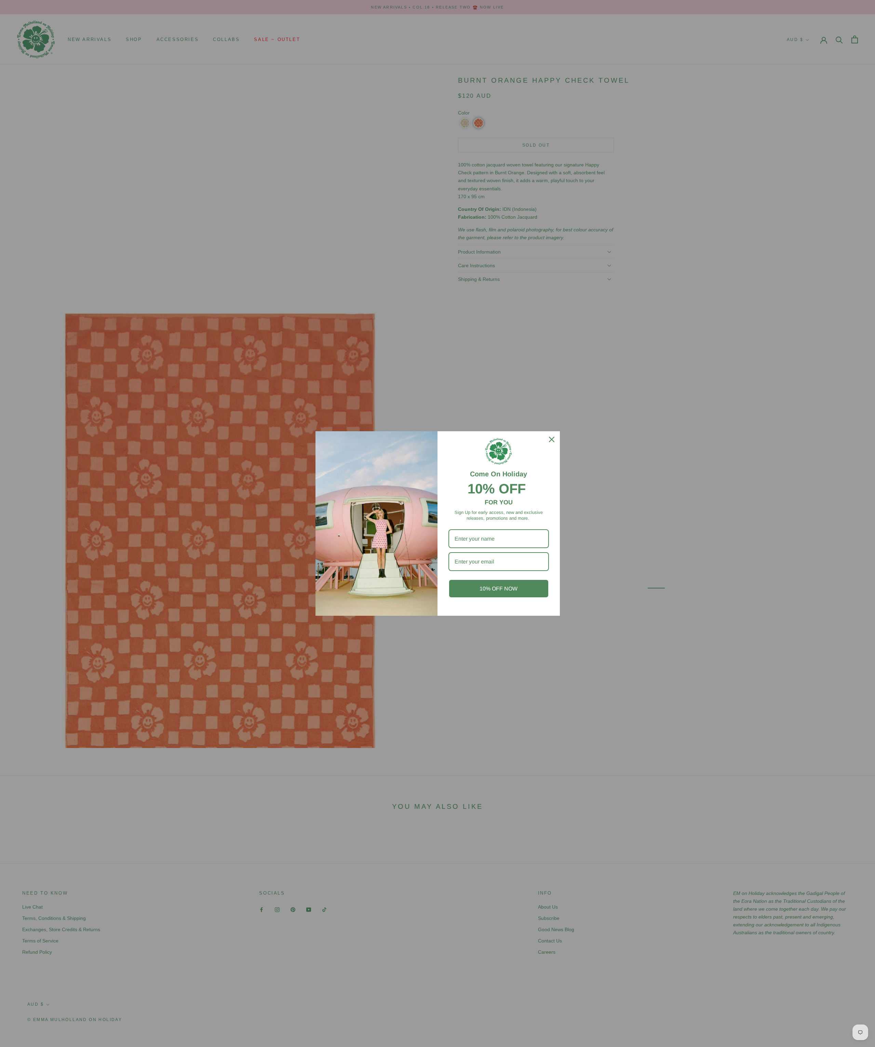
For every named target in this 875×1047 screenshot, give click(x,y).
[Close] (551, 439)
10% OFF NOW (498, 589)
